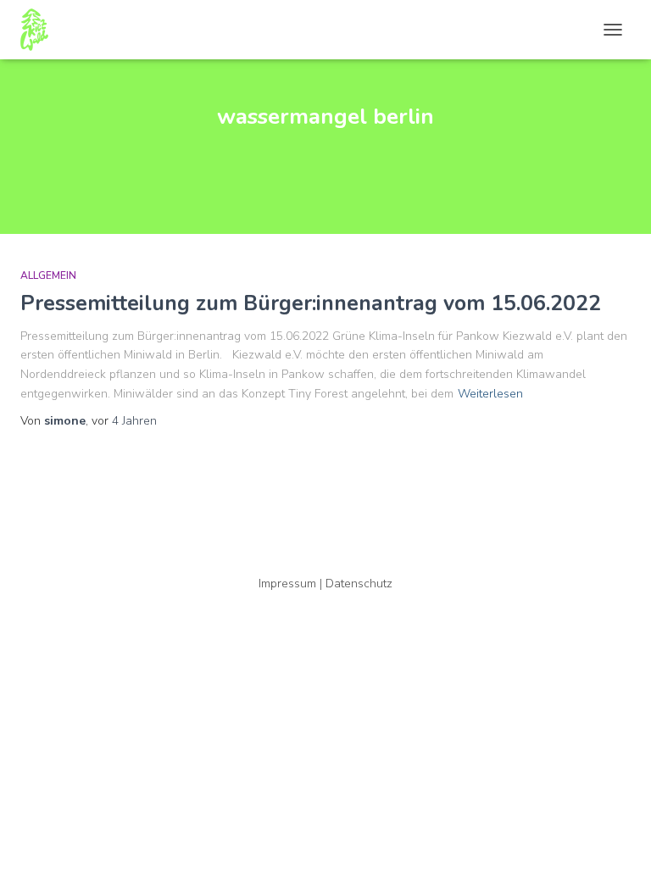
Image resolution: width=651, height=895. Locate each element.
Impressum (287, 583)
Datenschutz (359, 583)
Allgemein (48, 275)
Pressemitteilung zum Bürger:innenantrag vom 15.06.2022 (310, 303)
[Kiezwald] (40, 29)
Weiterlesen (490, 394)
